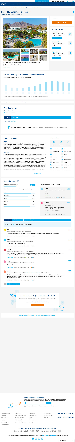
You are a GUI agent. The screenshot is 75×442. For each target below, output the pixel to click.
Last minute (55, 32)
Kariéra (30, 417)
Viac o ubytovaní (6, 67)
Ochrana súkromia (47, 413)
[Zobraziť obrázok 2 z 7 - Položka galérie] (25, 51)
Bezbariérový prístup (67, 164)
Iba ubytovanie (55, 42)
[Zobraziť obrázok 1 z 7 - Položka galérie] (11, 55)
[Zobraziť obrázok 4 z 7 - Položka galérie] (43, 51)
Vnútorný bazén (55, 151)
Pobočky (31, 419)
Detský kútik (66, 156)
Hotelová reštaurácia (56, 167)
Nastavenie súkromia (48, 415)
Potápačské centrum (67, 159)
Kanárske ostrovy (14, 7)
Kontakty (31, 422)
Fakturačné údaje (18, 419)
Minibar (65, 154)
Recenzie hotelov (51, 4)
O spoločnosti (32, 420)
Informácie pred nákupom (20, 415)
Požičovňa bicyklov (67, 170)
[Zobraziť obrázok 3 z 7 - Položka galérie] (34, 51)
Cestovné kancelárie (5, 413)
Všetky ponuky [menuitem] (6, 102)
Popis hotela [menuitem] (15, 102)
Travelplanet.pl (53, 435)
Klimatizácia (55, 148)
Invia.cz (43, 435)
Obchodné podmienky (19, 417)
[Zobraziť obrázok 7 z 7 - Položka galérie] (43, 58)
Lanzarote (22, 7)
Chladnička (54, 156)
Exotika (2, 419)
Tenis (53, 159)
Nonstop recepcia (56, 170)
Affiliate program (32, 415)
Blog (58, 4)
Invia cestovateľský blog (20, 422)
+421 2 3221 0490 (66, 417)
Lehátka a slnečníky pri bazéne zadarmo (67, 151)
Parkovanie (3, 420)
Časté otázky (18, 413)
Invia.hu (47, 435)
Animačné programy (56, 164)
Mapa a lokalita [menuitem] (35, 102)
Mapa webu (46, 417)
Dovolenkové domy (5, 424)
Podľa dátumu (8, 219)
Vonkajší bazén (67, 148)
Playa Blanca (27, 7)
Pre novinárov (32, 413)
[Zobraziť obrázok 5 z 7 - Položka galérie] (25, 58)
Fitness (65, 162)
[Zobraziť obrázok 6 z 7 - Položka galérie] (34, 58)
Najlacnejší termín (56, 52)
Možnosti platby (18, 420)
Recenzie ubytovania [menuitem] (25, 102)
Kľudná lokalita (55, 162)
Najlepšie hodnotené (29, 219)
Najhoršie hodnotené (17, 219)
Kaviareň (65, 167)
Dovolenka (8, 7)
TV (53, 154)
